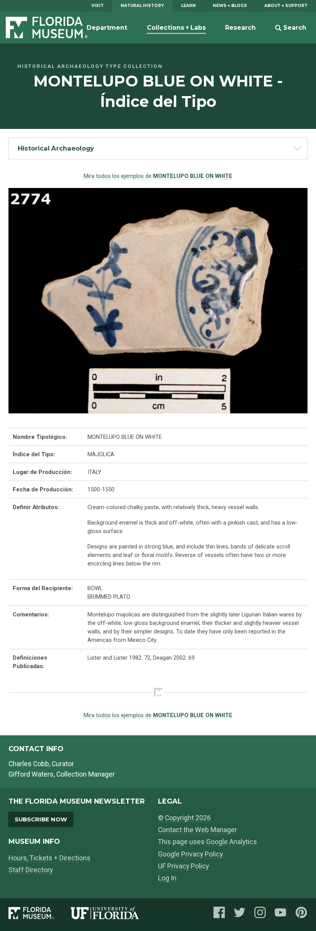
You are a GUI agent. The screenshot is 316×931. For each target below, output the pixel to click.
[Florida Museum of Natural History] (39, 914)
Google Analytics (231, 842)
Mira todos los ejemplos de (158, 176)
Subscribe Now (41, 819)
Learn (188, 5)
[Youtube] (281, 914)
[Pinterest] (302, 914)
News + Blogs (230, 5)
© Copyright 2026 (184, 818)
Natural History (142, 5)
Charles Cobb (28, 764)
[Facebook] (219, 914)
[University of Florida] (113, 914)
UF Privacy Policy (183, 866)
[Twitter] (240, 914)
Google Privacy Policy (190, 854)
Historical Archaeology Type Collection (90, 66)
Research (240, 27)
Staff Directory (30, 870)
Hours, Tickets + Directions (49, 858)
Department (107, 27)
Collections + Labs (176, 27)
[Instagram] (260, 914)
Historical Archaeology (56, 148)
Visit (97, 5)
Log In (167, 878)
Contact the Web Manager (197, 830)
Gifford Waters (31, 774)
